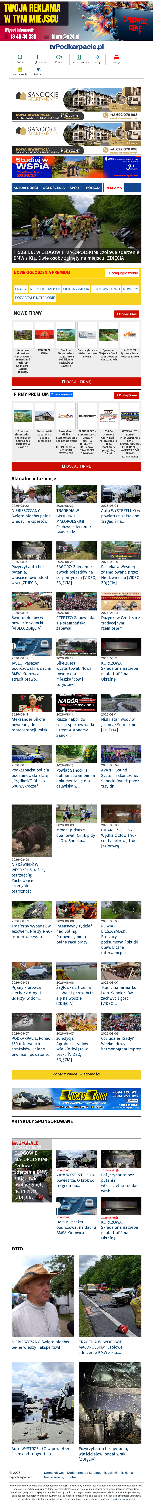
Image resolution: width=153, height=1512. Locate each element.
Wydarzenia (20, 74)
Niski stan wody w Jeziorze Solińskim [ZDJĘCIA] (118, 724)
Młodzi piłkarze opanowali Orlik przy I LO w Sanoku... (75, 835)
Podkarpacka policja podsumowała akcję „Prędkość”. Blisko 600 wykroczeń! (30, 778)
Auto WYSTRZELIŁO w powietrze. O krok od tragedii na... (120, 516)
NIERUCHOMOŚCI (45, 289)
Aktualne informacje (34, 479)
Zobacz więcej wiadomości (76, 1074)
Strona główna (54, 1472)
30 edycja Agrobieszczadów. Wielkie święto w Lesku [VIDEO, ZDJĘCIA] (72, 1049)
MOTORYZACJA (76, 289)
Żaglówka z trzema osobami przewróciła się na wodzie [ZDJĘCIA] (75, 995)
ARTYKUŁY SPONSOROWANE (42, 1121)
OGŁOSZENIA (54, 188)
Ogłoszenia (39, 62)
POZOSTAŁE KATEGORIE (35, 298)
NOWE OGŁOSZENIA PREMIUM (42, 272)
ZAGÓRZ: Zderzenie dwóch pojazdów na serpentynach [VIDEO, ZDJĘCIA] (76, 574)
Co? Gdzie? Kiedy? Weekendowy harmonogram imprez (121, 1044)
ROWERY (130, 289)
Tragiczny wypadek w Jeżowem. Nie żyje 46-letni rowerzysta (32, 931)
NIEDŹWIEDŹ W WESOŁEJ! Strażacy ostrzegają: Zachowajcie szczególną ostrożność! (29, 878)
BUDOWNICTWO (106, 289)
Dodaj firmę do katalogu (84, 1472)
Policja (117, 62)
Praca (58, 62)
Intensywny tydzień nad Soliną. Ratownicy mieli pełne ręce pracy (74, 934)
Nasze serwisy (54, 1477)
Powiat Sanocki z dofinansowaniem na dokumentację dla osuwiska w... (75, 778)
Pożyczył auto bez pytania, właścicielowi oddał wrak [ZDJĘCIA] (30, 574)
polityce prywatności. (124, 1499)
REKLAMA (114, 188)
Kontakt (72, 1477)
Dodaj (20, 62)
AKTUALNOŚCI (25, 188)
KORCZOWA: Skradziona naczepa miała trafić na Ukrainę (119, 671)
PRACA (21, 289)
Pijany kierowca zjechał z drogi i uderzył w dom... (27, 993)
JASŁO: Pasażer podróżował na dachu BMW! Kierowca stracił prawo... (31, 671)
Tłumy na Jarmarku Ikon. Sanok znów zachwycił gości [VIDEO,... (118, 995)
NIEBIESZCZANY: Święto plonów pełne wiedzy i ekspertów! (31, 516)
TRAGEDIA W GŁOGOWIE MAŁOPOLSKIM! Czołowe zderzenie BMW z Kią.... (73, 521)
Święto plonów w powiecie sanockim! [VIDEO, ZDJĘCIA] (30, 623)
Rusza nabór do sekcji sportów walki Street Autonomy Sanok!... (75, 727)
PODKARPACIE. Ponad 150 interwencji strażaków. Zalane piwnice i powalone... (31, 1046)
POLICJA (93, 188)
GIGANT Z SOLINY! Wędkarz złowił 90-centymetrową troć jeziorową (118, 838)
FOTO (17, 1249)
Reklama (39, 74)
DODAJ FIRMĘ (78, 382)
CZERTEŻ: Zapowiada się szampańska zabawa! (75, 623)
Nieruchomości (79, 62)
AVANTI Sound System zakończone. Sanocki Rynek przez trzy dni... (120, 778)
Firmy (97, 62)
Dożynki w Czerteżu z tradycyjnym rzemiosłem (120, 623)
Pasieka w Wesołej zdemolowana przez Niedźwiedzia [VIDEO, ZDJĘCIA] (120, 574)
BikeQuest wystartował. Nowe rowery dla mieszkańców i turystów (74, 674)
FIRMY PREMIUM (43, 394)
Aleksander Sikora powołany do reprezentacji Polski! (30, 724)
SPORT (75, 188)
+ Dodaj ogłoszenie (122, 273)
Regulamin (111, 1472)
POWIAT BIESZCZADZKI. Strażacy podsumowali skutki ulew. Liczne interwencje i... (119, 939)
